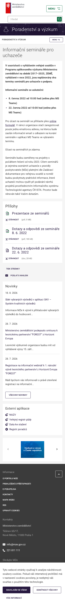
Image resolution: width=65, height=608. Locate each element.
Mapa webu (8, 500)
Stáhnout (13, 219)
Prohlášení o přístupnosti (17, 484)
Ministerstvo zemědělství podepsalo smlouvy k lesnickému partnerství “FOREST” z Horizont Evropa (31, 334)
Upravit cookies (11, 510)
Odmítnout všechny (47, 590)
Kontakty (8, 494)
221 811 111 (13, 550)
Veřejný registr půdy (20, 419)
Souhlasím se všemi (16, 590)
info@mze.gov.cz (16, 544)
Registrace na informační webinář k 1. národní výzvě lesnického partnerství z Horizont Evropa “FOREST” (31, 369)
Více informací (14, 598)
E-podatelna (9, 489)
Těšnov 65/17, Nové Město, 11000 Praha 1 (18, 533)
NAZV (12, 414)
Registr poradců (18, 429)
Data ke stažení (17, 424)
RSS (4, 505)
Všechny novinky (18, 395)
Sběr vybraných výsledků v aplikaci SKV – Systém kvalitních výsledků (28, 301)
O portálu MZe (10, 478)
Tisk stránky (13, 269)
